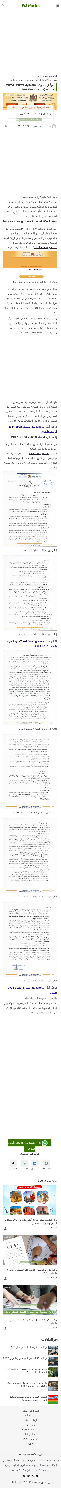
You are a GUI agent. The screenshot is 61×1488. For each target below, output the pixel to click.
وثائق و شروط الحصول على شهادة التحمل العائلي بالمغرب (33, 1321)
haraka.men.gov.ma (45, 247)
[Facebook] (37, 1476)
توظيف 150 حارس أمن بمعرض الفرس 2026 (25, 1358)
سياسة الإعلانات (30, 1434)
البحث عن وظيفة (30, 1411)
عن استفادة (30, 1415)
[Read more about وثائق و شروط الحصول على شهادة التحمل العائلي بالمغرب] (30, 1300)
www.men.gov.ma (39, 453)
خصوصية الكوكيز (30, 1439)
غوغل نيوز (30, 1425)
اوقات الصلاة (30, 1420)
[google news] (32, 1476)
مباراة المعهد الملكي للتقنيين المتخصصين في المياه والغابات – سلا (26, 1370)
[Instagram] (24, 1476)
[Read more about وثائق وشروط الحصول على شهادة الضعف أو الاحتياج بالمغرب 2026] (30, 1250)
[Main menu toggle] (57, 5)
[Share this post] (5, 126)
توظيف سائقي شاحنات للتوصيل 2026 (28, 1347)
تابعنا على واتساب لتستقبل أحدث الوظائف (24, 1146)
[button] (2, 6)
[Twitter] (28, 1476)
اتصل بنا (30, 1443)
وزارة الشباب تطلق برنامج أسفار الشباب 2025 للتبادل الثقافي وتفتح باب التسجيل (31, 1221)
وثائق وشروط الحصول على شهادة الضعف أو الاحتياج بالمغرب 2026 (32, 1271)
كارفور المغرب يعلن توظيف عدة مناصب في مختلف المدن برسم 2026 (27, 1384)
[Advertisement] (30, 42)
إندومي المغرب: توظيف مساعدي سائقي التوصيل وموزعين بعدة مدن (28, 1398)
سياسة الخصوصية (30, 1429)
